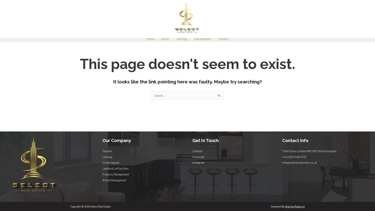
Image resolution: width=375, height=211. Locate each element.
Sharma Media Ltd (295, 206)
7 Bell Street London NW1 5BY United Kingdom (309, 151)
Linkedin (197, 151)
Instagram (198, 162)
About (165, 39)
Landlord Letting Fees (116, 168)
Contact (223, 39)
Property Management (116, 174)
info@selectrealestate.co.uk (299, 162)
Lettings (181, 39)
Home (150, 39)
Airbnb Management (114, 180)
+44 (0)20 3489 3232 (294, 157)
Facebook (198, 157)
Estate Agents (111, 162)
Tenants (107, 151)
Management (202, 39)
